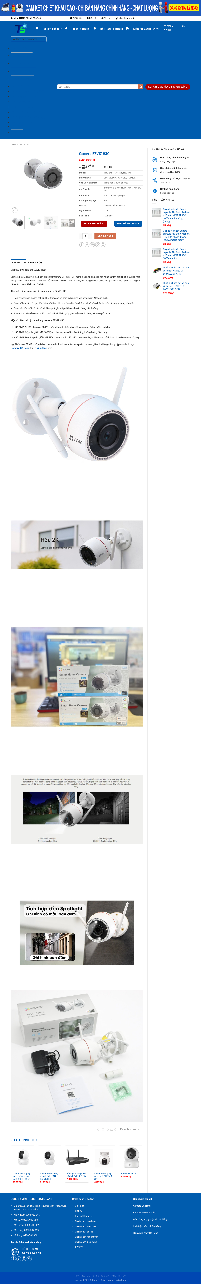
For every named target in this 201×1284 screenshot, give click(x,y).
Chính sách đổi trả (84, 1231)
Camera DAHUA (21, 55)
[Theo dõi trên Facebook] (13, 1258)
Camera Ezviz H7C (130, 1173)
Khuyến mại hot (126, 18)
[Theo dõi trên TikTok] (18, 1258)
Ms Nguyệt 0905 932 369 (27, 1214)
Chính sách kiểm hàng (86, 1242)
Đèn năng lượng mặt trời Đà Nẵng (150, 1219)
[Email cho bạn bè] (92, 244)
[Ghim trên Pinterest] (97, 244)
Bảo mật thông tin (84, 1216)
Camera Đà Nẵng (20, 348)
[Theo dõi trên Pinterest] (24, 1258)
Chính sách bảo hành (85, 1221)
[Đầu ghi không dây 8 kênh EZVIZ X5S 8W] (77, 1158)
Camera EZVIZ (21, 63)
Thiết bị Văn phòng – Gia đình (27, 112)
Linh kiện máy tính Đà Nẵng (147, 1226)
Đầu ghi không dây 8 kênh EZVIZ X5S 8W (77, 1175)
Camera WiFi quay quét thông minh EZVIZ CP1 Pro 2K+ (22, 1176)
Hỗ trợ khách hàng (106, 1276)
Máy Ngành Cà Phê (22, 122)
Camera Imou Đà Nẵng (144, 1212)
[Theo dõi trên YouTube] (29, 1258)
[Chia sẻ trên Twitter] (87, 244)
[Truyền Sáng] (18, 28)
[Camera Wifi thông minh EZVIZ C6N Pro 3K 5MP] (50, 1158)
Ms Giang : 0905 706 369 (27, 1225)
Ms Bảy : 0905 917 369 (26, 1220)
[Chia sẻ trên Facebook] (81, 244)
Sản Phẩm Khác (21, 86)
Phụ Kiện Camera (22, 78)
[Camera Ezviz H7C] (131, 1158)
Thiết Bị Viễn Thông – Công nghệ (28, 117)
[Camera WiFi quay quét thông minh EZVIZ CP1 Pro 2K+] (23, 1158)
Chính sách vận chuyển (86, 1236)
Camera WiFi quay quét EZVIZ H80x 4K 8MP (103, 1176)
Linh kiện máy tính (21, 102)
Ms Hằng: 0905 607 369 (26, 1230)
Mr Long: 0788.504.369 (26, 1235)
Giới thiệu (77, 18)
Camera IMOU (20, 48)
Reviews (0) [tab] (35, 262)
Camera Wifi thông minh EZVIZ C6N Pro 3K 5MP (49, 1176)
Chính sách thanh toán (86, 1226)
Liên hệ (92, 18)
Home (13, 145)
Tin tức (107, 18)
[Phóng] (15, 210)
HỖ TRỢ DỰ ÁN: (30, 1249)
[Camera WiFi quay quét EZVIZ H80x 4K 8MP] (104, 1158)
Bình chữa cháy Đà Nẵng (145, 1233)
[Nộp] (140, 86)
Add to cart (105, 236)
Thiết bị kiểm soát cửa (23, 107)
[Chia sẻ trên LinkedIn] (103, 244)
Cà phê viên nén (20, 126)
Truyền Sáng (40, 348)
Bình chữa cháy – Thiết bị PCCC (28, 91)
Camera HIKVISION (23, 71)
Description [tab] (18, 262)
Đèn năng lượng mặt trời (24, 96)
